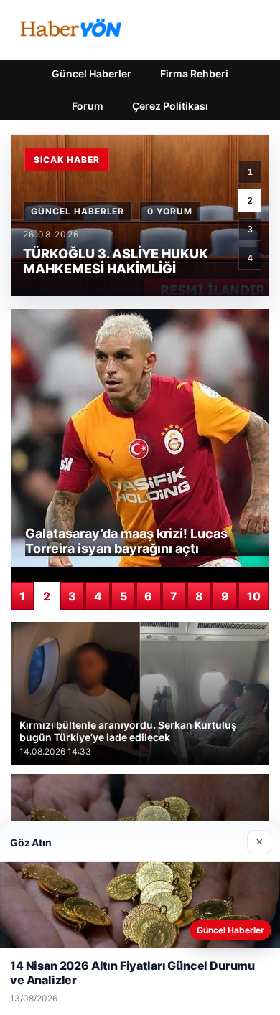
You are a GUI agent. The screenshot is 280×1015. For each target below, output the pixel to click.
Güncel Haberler (91, 73)
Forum (87, 106)
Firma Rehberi (194, 73)
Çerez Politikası (170, 106)
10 (254, 596)
